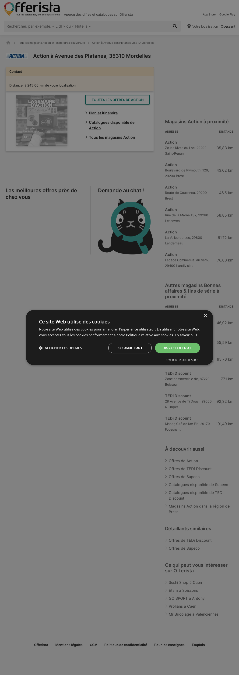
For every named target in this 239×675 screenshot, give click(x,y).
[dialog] (119, 337)
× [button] (205, 315)
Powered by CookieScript (182, 360)
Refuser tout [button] (130, 347)
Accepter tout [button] (177, 347)
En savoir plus (186, 335)
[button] (60, 347)
